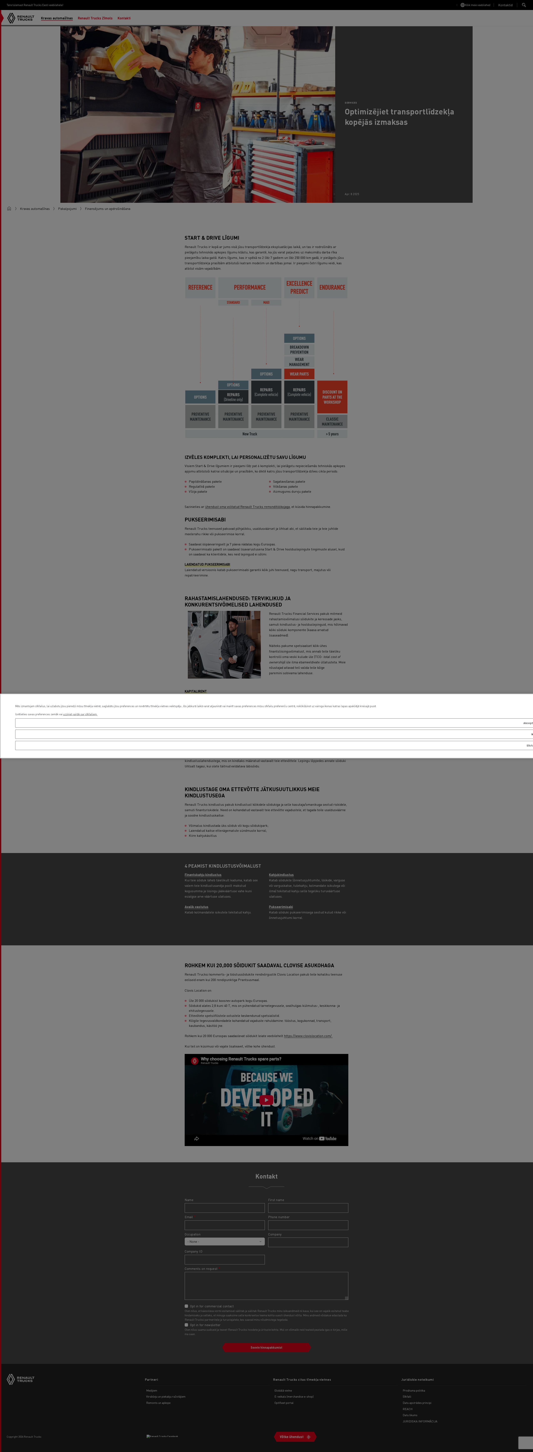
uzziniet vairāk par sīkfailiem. (80, 714)
